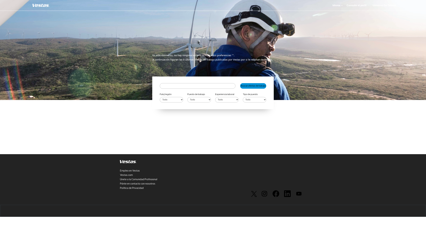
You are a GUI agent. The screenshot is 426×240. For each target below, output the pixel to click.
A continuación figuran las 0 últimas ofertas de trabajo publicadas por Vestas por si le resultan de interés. (212, 59)
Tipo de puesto (250, 94)
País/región (166, 94)
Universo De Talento (384, 5)
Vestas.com (126, 175)
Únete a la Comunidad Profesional (138, 179)
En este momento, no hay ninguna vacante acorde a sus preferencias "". (193, 55)
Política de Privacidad (132, 188)
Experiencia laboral (224, 94)
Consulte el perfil (356, 5)
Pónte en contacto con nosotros (137, 183)
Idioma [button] (336, 5)
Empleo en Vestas (130, 171)
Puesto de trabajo (196, 94)
